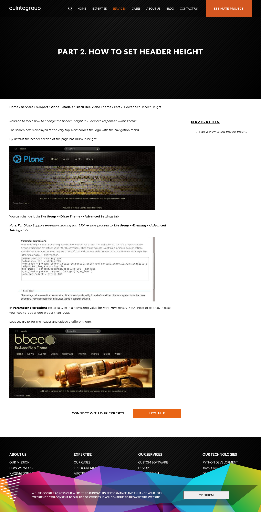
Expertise (99, 8)
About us (153, 8)
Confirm (206, 495)
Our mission (19, 462)
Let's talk (157, 413)
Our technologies (219, 454)
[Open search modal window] (70, 8)
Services (119, 8)
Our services (150, 454)
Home (81, 8)
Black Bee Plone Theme (93, 107)
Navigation (205, 122)
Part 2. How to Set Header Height (223, 131)
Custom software (153, 462)
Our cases (82, 462)
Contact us (189, 8)
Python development (220, 462)
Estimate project (228, 8)
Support (42, 107)
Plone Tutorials (62, 107)
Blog (170, 8)
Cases (136, 8)
